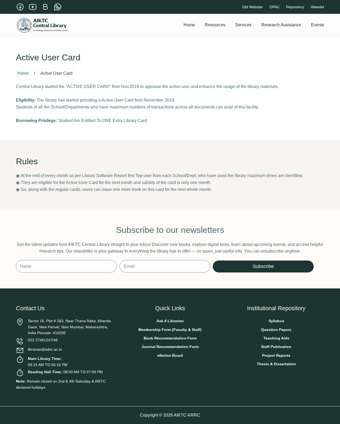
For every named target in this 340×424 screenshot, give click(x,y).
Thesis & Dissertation (276, 364)
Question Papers (276, 330)
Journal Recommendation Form (170, 347)
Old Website (252, 7)
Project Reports (276, 355)
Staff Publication (276, 347)
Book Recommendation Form (170, 338)
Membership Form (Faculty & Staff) (170, 330)
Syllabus (276, 321)
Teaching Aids (276, 338)
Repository (295, 7)
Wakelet (317, 7)
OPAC (274, 7)
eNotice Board (170, 355)
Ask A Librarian (170, 321)
